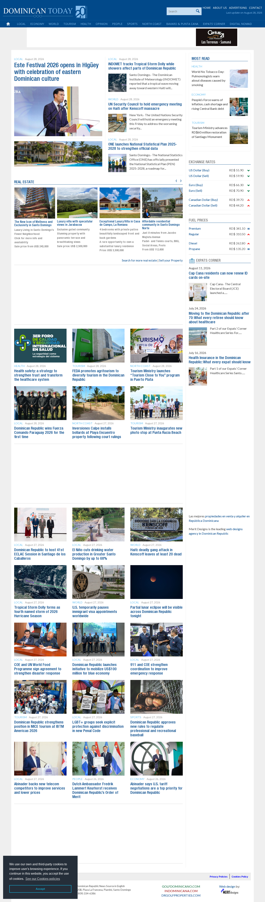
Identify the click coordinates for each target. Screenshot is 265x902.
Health (86, 24)
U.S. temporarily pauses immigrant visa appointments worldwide (94, 612)
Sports (132, 24)
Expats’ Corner (214, 24)
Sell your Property (171, 260)
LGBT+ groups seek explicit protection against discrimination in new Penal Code (98, 727)
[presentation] (176, 180)
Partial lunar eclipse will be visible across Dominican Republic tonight (156, 612)
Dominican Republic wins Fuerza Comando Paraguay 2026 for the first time (39, 433)
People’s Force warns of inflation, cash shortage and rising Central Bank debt (210, 104)
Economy (37, 24)
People (117, 24)
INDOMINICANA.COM (181, 891)
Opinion (101, 24)
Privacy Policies (219, 876)
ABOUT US (220, 8)
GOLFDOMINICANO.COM (181, 886)
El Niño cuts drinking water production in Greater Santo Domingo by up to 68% (94, 554)
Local (21, 24)
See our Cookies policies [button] (42, 878)
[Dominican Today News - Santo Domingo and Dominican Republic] (45, 12)
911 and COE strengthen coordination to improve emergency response (149, 669)
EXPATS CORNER (208, 260)
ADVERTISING (238, 8)
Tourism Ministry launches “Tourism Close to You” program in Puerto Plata (155, 376)
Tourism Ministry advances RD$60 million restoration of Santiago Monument (210, 132)
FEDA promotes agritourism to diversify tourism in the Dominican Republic (98, 376)
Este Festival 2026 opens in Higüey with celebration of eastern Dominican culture (56, 72)
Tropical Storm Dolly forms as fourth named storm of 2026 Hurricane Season (37, 612)
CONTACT (255, 8)
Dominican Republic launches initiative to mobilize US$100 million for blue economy (94, 669)
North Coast (152, 24)
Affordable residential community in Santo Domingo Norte (161, 225)
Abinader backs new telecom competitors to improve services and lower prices (39, 789)
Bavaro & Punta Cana (182, 24)
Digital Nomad (241, 24)
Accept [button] (40, 888)
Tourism (69, 24)
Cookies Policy (240, 876)
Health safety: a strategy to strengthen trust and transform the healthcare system (38, 376)
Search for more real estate (139, 260)
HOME (207, 8)
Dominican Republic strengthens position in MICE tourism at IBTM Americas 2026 (39, 727)
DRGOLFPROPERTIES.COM (181, 895)
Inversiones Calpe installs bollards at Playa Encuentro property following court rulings (96, 433)
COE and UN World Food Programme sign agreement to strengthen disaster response (37, 669)
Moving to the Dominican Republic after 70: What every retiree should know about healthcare (219, 318)
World (54, 24)
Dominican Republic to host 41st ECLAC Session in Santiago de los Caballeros (40, 554)
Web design (227, 886)
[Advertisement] (98, 37)
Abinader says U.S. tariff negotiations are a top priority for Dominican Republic (156, 789)
